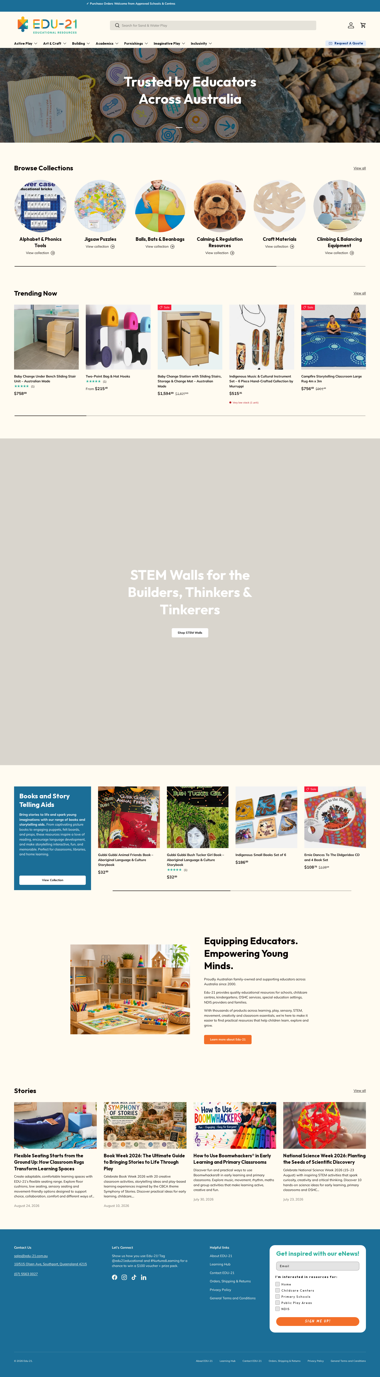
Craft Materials (279, 239)
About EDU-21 (221, 1256)
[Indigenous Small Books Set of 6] (266, 817)
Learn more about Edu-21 (228, 1039)
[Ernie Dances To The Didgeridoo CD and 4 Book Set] (335, 817)
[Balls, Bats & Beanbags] (160, 206)
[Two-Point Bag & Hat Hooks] (118, 337)
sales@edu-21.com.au (31, 1256)
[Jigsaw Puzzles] (100, 206)
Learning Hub (220, 1264)
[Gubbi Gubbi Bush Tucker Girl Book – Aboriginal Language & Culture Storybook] (198, 817)
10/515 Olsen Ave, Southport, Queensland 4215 (50, 1264)
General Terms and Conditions (233, 1298)
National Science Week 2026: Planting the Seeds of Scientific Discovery (324, 1159)
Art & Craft (52, 43)
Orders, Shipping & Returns (230, 1281)
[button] (363, 25)
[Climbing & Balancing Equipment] (339, 206)
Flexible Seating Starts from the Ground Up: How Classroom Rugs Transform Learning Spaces (49, 1162)
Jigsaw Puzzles (100, 239)
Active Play (23, 43)
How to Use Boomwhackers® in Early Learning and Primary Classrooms (232, 1159)
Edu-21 (28, 1360)
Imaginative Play (167, 43)
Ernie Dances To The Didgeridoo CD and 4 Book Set (332, 857)
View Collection (52, 880)
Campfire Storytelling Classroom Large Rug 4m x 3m (331, 378)
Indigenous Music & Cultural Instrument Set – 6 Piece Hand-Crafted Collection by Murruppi (261, 381)
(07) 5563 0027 (26, 1274)
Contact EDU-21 (222, 1273)
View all (360, 168)
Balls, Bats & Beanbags (160, 239)
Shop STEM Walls (190, 632)
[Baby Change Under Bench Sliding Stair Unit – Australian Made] (46, 337)
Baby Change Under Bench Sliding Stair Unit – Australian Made (45, 378)
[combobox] (213, 25)
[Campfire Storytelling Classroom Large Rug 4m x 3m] (333, 337)
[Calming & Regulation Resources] (220, 206)
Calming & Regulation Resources (220, 242)
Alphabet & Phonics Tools (40, 242)
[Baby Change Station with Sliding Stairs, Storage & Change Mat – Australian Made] (190, 337)
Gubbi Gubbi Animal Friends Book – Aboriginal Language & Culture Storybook (125, 860)
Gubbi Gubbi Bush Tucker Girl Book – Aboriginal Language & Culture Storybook (195, 860)
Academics (104, 43)
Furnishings (133, 43)
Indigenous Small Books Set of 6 (261, 855)
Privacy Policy (220, 1290)
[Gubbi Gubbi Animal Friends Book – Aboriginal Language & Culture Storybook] (129, 817)
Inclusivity (199, 43)
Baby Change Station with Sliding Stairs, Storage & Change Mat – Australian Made (190, 381)
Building (78, 43)
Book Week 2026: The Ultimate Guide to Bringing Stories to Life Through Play (144, 1162)
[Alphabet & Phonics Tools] (40, 206)
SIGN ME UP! (318, 1321)
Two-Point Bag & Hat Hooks (108, 376)
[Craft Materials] (280, 206)
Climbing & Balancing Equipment (339, 242)
